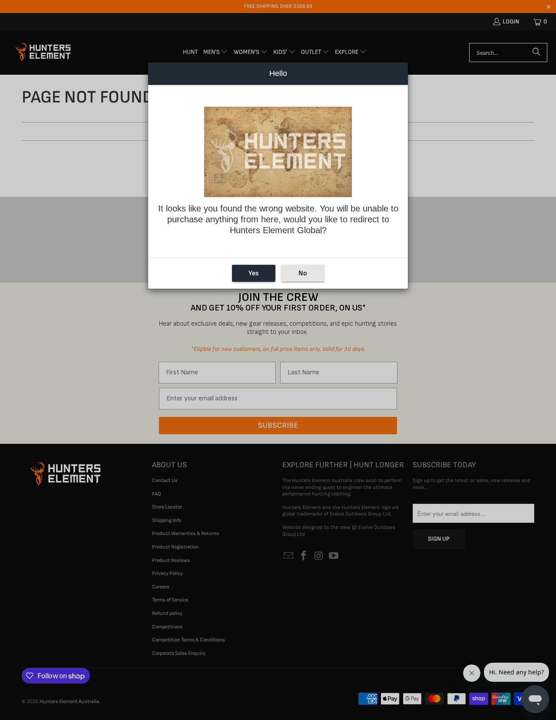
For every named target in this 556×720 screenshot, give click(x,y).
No (302, 273)
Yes (253, 273)
